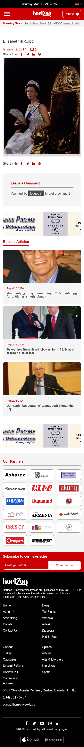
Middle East (49, 636)
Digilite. (64, 729)
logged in (36, 193)
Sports (46, 672)
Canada (8, 647)
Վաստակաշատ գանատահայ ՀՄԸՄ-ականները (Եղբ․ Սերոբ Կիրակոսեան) (42, 295)
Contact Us (10, 630)
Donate (69, 14)
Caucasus (9, 659)
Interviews (48, 665)
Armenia (47, 618)
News (45, 605)
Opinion (47, 647)
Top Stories (49, 611)
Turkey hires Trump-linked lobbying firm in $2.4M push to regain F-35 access (40, 351)
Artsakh (47, 624)
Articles (47, 653)
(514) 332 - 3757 (14, 697)
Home (7, 605)
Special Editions (13, 665)
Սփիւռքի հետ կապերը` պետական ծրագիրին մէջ (40, 407)
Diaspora (48, 630)
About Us (9, 611)
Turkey (7, 653)
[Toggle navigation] (7, 14)
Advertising (10, 618)
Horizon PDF (11, 672)
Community (10, 678)
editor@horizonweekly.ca (19, 704)
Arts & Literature (52, 659)
